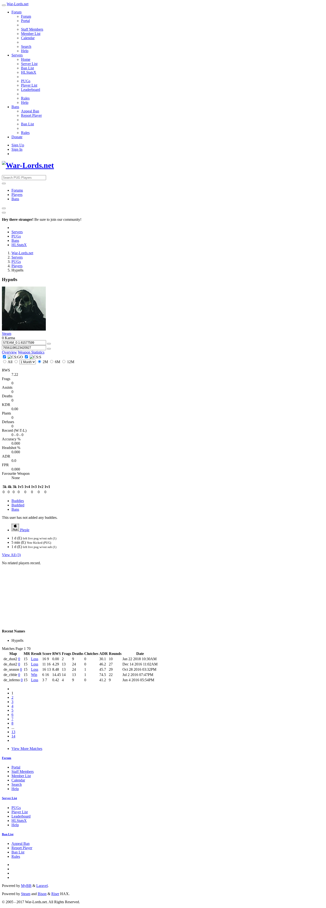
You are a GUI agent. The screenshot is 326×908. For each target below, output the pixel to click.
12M (70, 362)
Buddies (17, 501)
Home (25, 59)
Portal (25, 21)
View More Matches (26, 749)
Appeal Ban (30, 111)
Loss (34, 659)
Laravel (42, 886)
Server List (29, 64)
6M (57, 362)
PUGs (25, 81)
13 (13, 732)
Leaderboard (30, 90)
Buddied (17, 505)
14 (13, 736)
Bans (15, 107)
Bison (42, 894)
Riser (55, 894)
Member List (30, 34)
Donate (16, 137)
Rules (25, 98)
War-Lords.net (17, 4)
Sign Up (17, 145)
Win (34, 675)
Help (24, 51)
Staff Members (32, 29)
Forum (16, 12)
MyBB (26, 886)
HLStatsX (28, 72)
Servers (17, 55)
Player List (29, 85)
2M (45, 362)
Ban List (27, 68)
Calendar (28, 38)
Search (26, 46)
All (10, 362)
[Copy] (49, 343)
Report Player (31, 115)
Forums (17, 190)
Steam (6, 334)
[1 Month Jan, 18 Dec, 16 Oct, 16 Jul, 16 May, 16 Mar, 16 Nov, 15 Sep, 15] (25, 362)
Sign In (16, 149)
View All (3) (11, 555)
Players (16, 195)
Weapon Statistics (31, 352)
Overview (9, 352)
